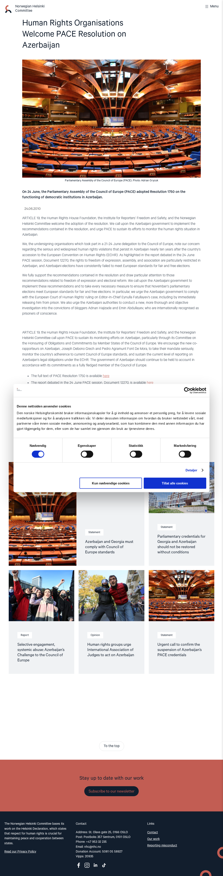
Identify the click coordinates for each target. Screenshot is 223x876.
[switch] (87, 454)
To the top (112, 746)
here (106, 376)
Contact (152, 832)
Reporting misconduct (162, 845)
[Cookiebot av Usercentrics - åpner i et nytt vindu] (187, 390)
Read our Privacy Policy (20, 851)
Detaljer (192, 470)
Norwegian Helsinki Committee (30, 9)
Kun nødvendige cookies (111, 483)
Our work (153, 839)
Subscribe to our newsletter (111, 791)
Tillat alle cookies (175, 483)
